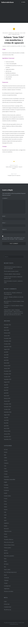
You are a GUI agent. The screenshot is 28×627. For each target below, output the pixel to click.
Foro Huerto (7, 305)
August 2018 (7, 414)
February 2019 (7, 398)
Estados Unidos (7, 495)
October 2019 (7, 376)
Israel (5, 514)
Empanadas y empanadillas (9, 479)
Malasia (5, 525)
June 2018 (6, 420)
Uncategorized (7, 585)
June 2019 (6, 387)
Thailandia (6, 580)
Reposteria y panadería (9, 555)
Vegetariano (6, 588)
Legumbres (6, 523)
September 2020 (7, 346)
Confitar (6, 471)
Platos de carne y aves (9, 542)
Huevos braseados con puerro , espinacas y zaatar (13, 281)
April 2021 (6, 327)
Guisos (5, 506)
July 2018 (6, 417)
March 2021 (6, 330)
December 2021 (7, 324)
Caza (5, 465)
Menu (24, 2)
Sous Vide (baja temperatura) (10, 572)
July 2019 (6, 384)
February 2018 (7, 431)
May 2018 (6, 423)
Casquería (6, 463)
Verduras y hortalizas (8, 591)
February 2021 (7, 332)
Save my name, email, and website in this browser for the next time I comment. (13, 238)
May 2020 (6, 357)
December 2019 (7, 371)
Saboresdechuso (7, 2)
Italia (5, 517)
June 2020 (6, 354)
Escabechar (6, 490)
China (5, 468)
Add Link (6, 297)
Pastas (5, 534)
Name (4, 216)
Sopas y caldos (7, 569)
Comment (5, 198)
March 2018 (6, 428)
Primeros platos (7, 547)
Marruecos (6, 528)
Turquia (5, 583)
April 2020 (6, 360)
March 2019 (6, 395)
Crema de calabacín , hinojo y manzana (12, 274)
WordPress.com (14, 624)
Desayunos (6, 476)
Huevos (5, 509)
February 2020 (7, 365)
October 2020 (7, 343)
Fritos (5, 501)
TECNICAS (6, 577)
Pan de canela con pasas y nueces (11, 271)
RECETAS (17, 32)
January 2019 (7, 401)
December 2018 (7, 403)
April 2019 (6, 393)
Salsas (5, 561)
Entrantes (6, 487)
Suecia (5, 575)
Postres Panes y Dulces (9, 545)
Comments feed (7, 607)
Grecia (5, 504)
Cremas (5, 474)
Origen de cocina (7, 531)
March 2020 (6, 363)
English (5, 482)
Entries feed (6, 604)
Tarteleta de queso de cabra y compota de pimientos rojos (13, 277)
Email (4, 222)
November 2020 (7, 341)
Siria (5, 566)
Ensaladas (6, 485)
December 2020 (7, 338)
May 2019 (6, 390)
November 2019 (7, 373)
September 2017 (7, 439)
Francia (5, 498)
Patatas (5, 536)
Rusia (5, 558)
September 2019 (7, 379)
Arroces (6, 449)
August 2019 (7, 382)
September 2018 (7, 412)
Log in (5, 601)
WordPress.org (7, 609)
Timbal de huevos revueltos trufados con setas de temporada (13, 267)
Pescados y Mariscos (8, 32)
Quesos (5, 550)
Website (4, 229)
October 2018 (7, 409)
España (5, 493)
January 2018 (7, 434)
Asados (5, 452)
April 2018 (6, 425)
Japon (5, 520)
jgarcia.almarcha (11, 46)
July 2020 (6, 352)
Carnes (5, 460)
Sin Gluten (6, 564)
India (5, 512)
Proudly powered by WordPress (11, 622)
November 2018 (7, 406)
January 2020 (7, 368)
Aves (5, 454)
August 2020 (7, 349)
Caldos (5, 457)
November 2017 (7, 436)
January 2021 (7, 335)
